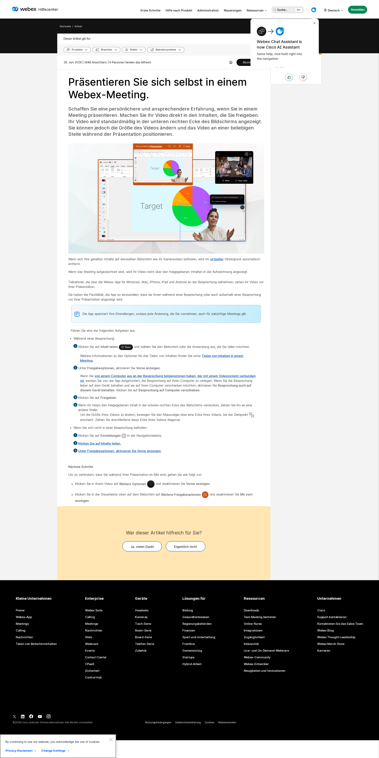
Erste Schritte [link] (150, 10)
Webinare (91, 644)
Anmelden (358, 9)
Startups (188, 657)
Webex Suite (93, 610)
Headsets (141, 610)
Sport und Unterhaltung (198, 637)
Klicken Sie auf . (99, 443)
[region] (58, 746)
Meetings (22, 623)
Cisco (321, 610)
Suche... (282, 9)
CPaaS (89, 664)
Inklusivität (251, 644)
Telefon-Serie (144, 644)
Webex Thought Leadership (336, 637)
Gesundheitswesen (195, 617)
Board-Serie (143, 637)
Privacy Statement (19, 750)
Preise (20, 610)
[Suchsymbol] (275, 10)
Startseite (65, 26)
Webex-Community (257, 657)
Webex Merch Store (330, 644)
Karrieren (323, 650)
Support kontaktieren (331, 617)
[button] (314, 10)
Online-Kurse (253, 623)
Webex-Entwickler (256, 664)
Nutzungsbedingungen (158, 722)
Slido (88, 637)
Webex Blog (325, 630)
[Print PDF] (231, 62)
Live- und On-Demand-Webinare (266, 650)
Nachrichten (24, 637)
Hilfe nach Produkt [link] (179, 10)
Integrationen (253, 630)
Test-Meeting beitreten (260, 617)
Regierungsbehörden (197, 623)
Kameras (141, 617)
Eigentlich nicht (185, 547)
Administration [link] (208, 10)
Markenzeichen (227, 722)
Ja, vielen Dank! (142, 547)
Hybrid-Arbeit (191, 664)
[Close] (111, 739)
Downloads (251, 610)
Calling (20, 630)
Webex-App (24, 617)
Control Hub (93, 677)
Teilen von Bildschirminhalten (36, 644)
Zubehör (141, 650)
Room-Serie (143, 630)
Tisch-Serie (143, 623)
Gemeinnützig (192, 650)
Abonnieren (250, 62)
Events (90, 650)
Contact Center (96, 657)
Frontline (188, 644)
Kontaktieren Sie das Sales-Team (340, 623)
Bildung (187, 610)
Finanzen (188, 630)
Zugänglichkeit (254, 637)
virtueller (217, 259)
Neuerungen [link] (233, 10)
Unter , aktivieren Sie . (119, 451)
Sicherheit (92, 670)
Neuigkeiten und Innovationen (264, 670)
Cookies (209, 722)
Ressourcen (255, 10)
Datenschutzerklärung (188, 722)
